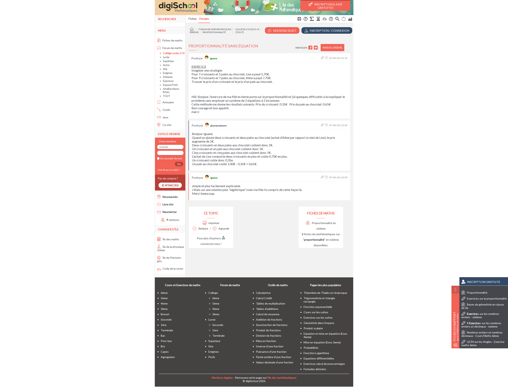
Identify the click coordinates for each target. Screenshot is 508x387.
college (213, 292)
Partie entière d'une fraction (273, 357)
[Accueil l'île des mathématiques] (192, 29)
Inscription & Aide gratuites (328, 6)
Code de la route (172, 268)
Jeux (165, 117)
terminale (167, 330)
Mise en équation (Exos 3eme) (322, 342)
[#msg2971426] (323, 177)
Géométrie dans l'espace (319, 323)
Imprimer (213, 223)
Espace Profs (170, 84)
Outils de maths (278, 285)
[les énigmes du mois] (318, 19)
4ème (164, 303)
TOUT (166, 96)
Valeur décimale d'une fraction (274, 362)
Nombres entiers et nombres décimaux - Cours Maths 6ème (482, 334)
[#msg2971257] (323, 58)
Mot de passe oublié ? (168, 169)
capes (165, 351)
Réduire (203, 228)
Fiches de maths (172, 40)
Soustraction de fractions (272, 325)
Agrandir (223, 228)
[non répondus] (344, 19)
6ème (164, 292)
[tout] (240, 32)
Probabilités (311, 347)
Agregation (168, 357)
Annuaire (168, 102)
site (210, 346)
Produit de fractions (268, 330)
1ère (163, 325)
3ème (164, 308)
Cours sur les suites (316, 312)
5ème (164, 298)
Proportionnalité (214, 32)
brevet (165, 314)
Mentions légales (222, 377)
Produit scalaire (313, 328)
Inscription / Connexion (329, 30)
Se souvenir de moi (171, 158)
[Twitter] (316, 47)
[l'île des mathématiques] (254, 7)
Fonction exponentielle (318, 306)
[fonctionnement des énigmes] (331, 19)
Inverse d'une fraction (269, 346)
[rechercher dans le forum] (337, 19)
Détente (167, 77)
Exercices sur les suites (318, 317)
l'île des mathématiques (281, 377)
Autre (166, 65)
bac (163, 335)
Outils (166, 109)
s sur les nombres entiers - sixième (480, 315)
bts (163, 346)
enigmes (213, 351)
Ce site (166, 124)
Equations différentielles (319, 358)
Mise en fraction (266, 341)
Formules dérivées (315, 369)
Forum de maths (172, 48)
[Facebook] (310, 47)
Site (165, 69)
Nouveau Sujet (284, 30)
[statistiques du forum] (350, 19)
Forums (204, 18)
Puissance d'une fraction (271, 351)
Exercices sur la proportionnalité (487, 298)
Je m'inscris (170, 185)
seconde (166, 319)
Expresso (168, 80)
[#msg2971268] (323, 125)
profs (211, 357)
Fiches (192, 18)
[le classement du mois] (325, 19)
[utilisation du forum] (299, 19)
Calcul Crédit (264, 298)
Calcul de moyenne (267, 314)
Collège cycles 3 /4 (247, 29)
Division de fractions (268, 335)
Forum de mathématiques (215, 29)
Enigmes (167, 73)
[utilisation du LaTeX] (312, 19)
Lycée (166, 57)
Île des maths (170, 239)
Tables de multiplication (270, 303)
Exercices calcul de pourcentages (324, 363)
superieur (214, 341)
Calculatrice (263, 292)
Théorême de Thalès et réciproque (325, 292)
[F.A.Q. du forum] (306, 19)
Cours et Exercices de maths (182, 285)
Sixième (194, 32)
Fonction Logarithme (316, 353)
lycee (212, 319)
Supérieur (168, 61)
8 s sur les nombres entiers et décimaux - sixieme (481, 324)
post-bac (166, 341)
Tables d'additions (267, 308)
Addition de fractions (269, 319)
